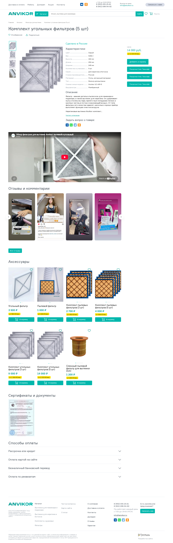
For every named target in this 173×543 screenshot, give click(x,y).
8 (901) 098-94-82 (104, 6)
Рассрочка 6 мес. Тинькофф (139, 84)
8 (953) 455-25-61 (103, 4)
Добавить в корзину (138, 62)
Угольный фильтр (18, 306)
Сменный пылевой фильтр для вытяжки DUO (78, 368)
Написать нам (147, 511)
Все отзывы (15, 251)
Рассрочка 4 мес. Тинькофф (139, 77)
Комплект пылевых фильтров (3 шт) (77, 306)
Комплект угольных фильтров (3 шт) (19, 368)
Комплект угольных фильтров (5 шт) (48, 368)
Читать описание (72, 115)
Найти (139, 14)
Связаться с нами (155, 5)
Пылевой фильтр (46, 306)
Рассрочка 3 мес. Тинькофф (139, 69)
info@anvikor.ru (126, 5)
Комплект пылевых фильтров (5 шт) (106, 306)
